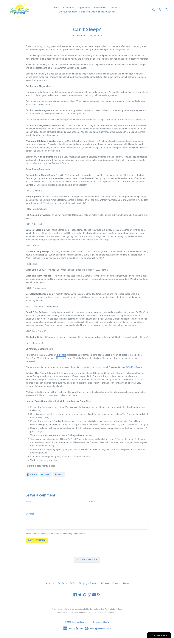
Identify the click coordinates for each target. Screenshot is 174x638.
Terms (126, 583)
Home (56, 7)
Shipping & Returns (88, 583)
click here (61, 354)
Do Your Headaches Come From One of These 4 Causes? (87, 11)
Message (30, 513)
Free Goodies (100, 7)
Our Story (62, 583)
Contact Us (115, 7)
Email (92, 501)
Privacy (116, 583)
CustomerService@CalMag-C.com (125, 367)
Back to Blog (89, 559)
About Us (49, 583)
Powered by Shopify (101, 622)
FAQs (72, 583)
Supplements (83, 7)
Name (28, 501)
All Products (68, 7)
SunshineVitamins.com (81, 622)
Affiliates (105, 583)
